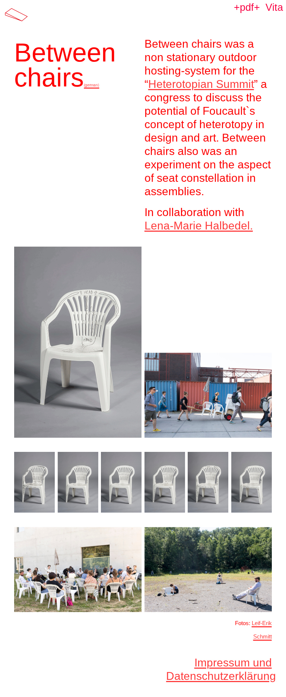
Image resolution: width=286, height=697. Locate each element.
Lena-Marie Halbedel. (198, 225)
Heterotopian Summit (201, 84)
